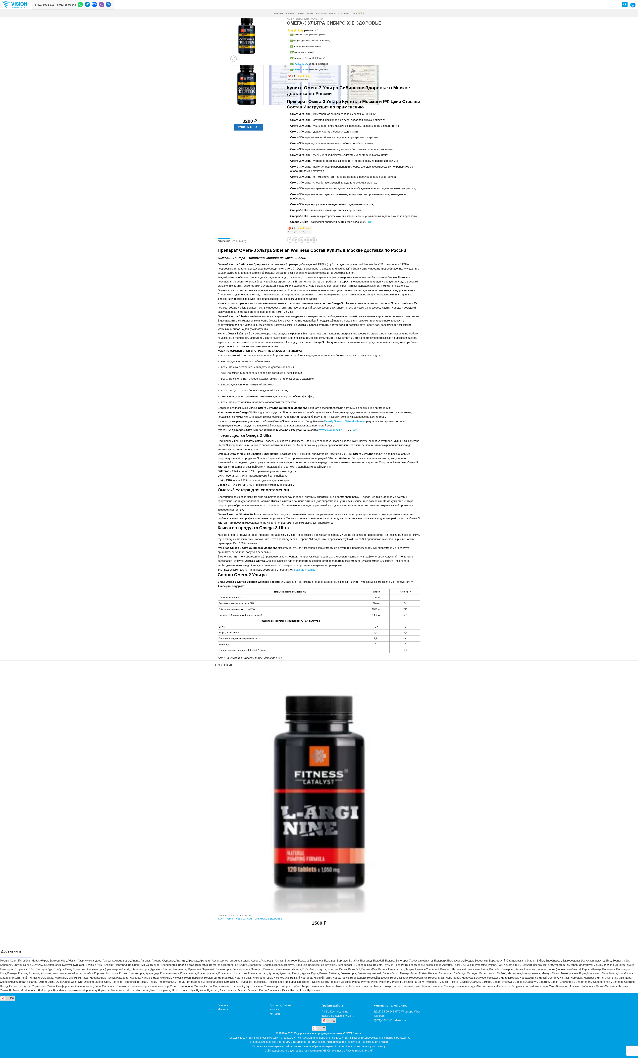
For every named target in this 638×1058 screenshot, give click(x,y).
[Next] (241, 57)
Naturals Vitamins (304, 569)
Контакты (343, 13)
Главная (279, 13)
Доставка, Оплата (326, 13)
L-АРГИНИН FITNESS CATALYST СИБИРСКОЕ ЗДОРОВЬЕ (250, 918)
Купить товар (249, 127)
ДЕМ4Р (310, 13)
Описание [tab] (224, 241)
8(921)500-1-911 (300, 70)
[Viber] (101, 5)
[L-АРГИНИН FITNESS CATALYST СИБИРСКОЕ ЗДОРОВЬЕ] (319, 792)
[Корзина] (633, 4)
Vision (301, 13)
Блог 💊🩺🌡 (358, 13)
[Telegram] (87, 5)
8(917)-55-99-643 (383, 1011)
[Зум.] (233, 58)
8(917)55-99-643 (300, 64)
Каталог (290, 13)
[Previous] (230, 108)
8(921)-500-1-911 (383, 1020)
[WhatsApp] (80, 5)
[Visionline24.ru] (14, 4)
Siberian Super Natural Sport (309, 19)
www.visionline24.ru (331, 430)
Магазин (223, 1009)
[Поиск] (625, 4)
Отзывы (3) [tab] (239, 241)
